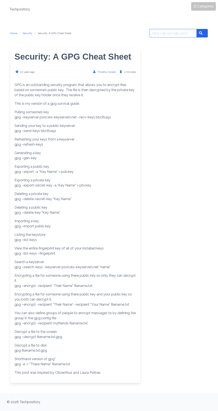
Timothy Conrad (107, 71)
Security (27, 33)
